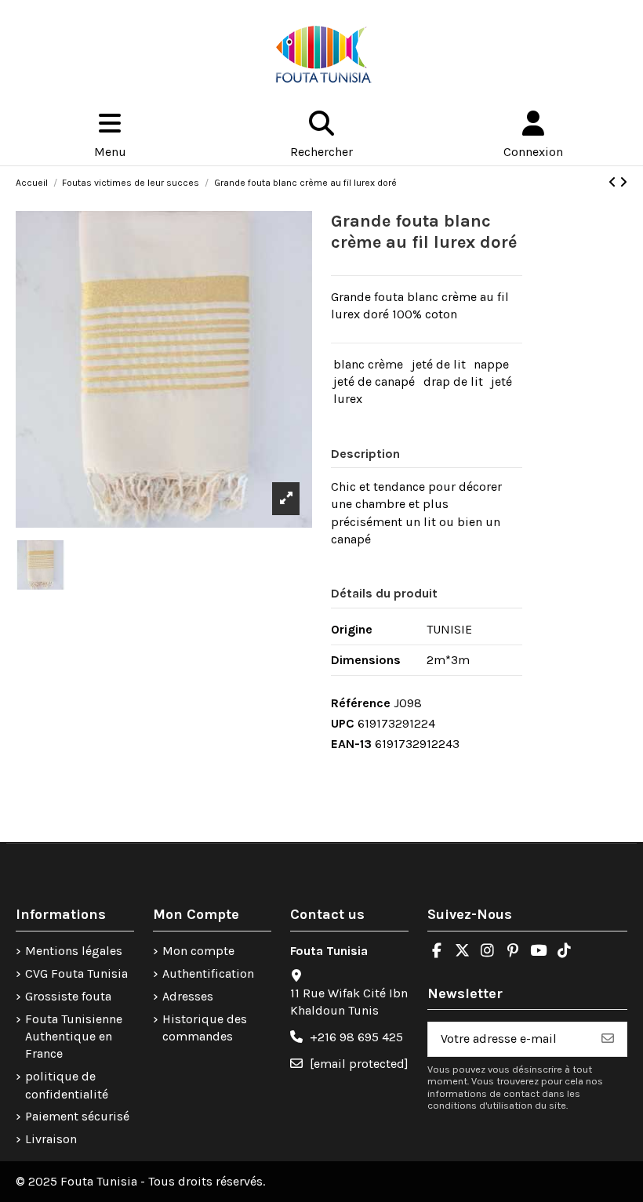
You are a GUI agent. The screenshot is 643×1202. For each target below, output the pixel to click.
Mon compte (198, 950)
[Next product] (623, 182)
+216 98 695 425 (356, 1037)
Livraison (51, 1138)
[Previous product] (613, 182)
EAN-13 (351, 743)
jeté (501, 381)
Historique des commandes (204, 1027)
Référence (361, 702)
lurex (347, 398)
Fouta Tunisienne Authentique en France (73, 1036)
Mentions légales (73, 950)
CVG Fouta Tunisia (76, 973)
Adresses (187, 996)
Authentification (208, 973)
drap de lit (453, 381)
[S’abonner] (608, 1039)
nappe (491, 364)
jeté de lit (439, 364)
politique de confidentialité (66, 1085)
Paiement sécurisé (77, 1116)
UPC (342, 723)
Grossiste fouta (68, 996)
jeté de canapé (374, 381)
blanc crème (368, 364)
